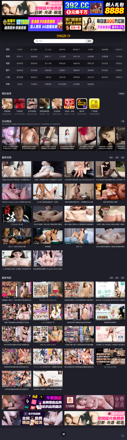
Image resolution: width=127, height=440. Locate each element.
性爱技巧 (119, 77)
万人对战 (48, 49)
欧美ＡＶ (48, 56)
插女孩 (19, 84)
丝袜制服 (91, 56)
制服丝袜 (76, 63)
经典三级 (91, 63)
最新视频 (6, 157)
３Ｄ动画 (62, 56)
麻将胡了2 (76, 49)
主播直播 (105, 56)
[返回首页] (122, 435)
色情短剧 (91, 84)
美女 (111, 157)
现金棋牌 (105, 49)
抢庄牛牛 (119, 49)
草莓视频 (48, 84)
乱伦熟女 (105, 63)
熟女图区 (105, 70)
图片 (8, 70)
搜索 (89, 41)
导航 (8, 84)
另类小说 (91, 77)
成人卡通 (48, 63)
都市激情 (20, 77)
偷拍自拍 (34, 63)
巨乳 (117, 157)
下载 (122, 121)
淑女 (117, 278)
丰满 (111, 278)
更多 (122, 157)
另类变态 (119, 63)
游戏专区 (62, 49)
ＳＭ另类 (119, 56)
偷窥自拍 (20, 70)
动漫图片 (62, 70)
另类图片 (119, 70)
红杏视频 (76, 84)
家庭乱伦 (34, 77)
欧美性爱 (62, 63)
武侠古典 (62, 77)
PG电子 (20, 49)
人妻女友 (48, 77)
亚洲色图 (34, 70)
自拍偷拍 (34, 56)
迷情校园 (76, 77)
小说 (8, 77)
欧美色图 (48, 70)
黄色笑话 (105, 77)
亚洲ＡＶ (20, 56)
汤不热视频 (62, 84)
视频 (8, 56)
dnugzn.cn (63, 36)
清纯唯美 (91, 70)
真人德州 (34, 49)
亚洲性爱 (20, 63)
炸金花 (90, 49)
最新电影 (6, 277)
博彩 (8, 49)
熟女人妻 (76, 56)
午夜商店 (34, 84)
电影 (8, 63)
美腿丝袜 (76, 70)
